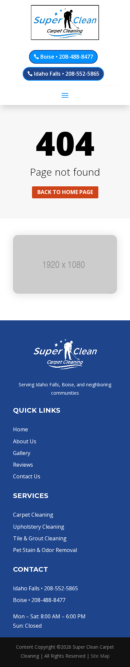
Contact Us (26, 476)
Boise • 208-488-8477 (66, 56)
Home (20, 429)
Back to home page (65, 192)
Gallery (21, 453)
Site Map (100, 656)
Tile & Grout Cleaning (40, 538)
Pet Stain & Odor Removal (45, 550)
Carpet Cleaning (33, 514)
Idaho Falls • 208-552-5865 (66, 73)
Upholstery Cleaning (38, 526)
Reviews (23, 464)
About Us (24, 441)
